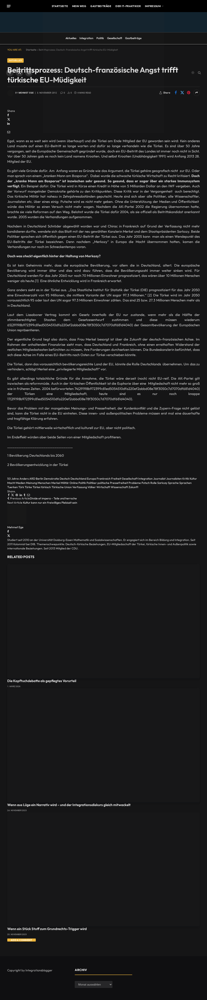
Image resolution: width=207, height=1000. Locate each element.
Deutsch (65, 478)
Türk (21, 487)
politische (103, 483)
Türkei (36, 487)
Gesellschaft (114, 38)
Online (74, 483)
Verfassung (79, 487)
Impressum (153, 6)
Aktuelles (70, 38)
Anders (24, 478)
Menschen (44, 483)
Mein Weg (79, 6)
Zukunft (133, 487)
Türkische (58, 487)
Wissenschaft (119, 487)
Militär (65, 483)
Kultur (193, 478)
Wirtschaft (103, 487)
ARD (32, 478)
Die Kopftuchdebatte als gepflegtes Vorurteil (41, 681)
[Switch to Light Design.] (192, 72)
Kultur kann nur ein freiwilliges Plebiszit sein (50, 502)
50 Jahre (13, 478)
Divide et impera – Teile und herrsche (53, 498)
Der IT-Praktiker (128, 6)
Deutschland (78, 478)
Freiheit (116, 478)
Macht (11, 483)
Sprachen (185, 483)
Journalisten (174, 478)
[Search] (199, 72)
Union (68, 487)
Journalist (159, 478)
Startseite (60, 6)
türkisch (46, 487)
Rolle (153, 483)
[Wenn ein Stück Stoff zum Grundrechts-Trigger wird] (103, 869)
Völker (92, 487)
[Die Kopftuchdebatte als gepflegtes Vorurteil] (103, 621)
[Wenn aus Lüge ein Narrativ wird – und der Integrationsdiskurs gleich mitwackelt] (103, 745)
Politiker (92, 483)
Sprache (173, 483)
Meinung (31, 483)
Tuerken (12, 487)
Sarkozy (162, 483)
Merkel (55, 483)
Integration (86, 38)
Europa (91, 478)
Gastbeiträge (100, 6)
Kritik (185, 478)
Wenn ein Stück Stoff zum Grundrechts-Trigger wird (47, 929)
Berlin (39, 478)
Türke (28, 487)
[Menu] (9, 6)
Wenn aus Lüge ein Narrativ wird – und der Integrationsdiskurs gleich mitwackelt (69, 805)
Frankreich (104, 478)
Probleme (135, 483)
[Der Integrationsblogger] (103, 72)
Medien (20, 483)
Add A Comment (21, 940)
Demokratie (51, 478)
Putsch (146, 483)
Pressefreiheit (119, 483)
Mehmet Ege (15, 527)
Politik (100, 38)
